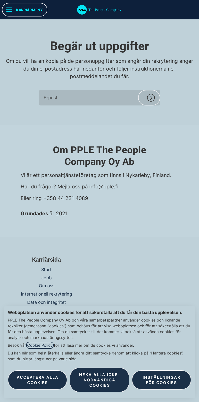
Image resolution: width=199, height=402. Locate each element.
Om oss (46, 285)
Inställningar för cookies (161, 380)
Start (46, 269)
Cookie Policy (40, 345)
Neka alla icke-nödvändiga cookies (99, 380)
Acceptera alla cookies (37, 380)
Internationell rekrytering (46, 294)
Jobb (46, 277)
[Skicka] (149, 97)
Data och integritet (46, 302)
